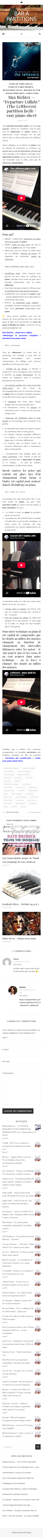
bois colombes (9, 771)
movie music (8, 787)
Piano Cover (32, 93)
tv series (14, 807)
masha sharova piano (11, 784)
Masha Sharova (12, 812)
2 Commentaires (34, 812)
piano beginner (17, 794)
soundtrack (32, 803)
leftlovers (17, 781)
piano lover (20, 800)
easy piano (18, 778)
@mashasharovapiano (11, 768)
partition (21, 791)
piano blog (29, 794)
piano (6, 794)
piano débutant (21, 797)
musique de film (9, 791)
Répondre (17, 965)
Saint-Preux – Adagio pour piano (19, 938)
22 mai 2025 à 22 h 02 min (21, 962)
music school (20, 787)
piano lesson (8, 800)
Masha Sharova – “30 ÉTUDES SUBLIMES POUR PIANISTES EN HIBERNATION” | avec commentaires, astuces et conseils (20, 1467)
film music (29, 778)
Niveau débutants (15, 93)
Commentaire (7, 1073)
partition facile (33, 791)
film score (7, 781)
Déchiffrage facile (12, 90)
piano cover (8, 797)
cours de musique (24, 771)
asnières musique (29, 768)
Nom (5, 1037)
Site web (6, 1061)
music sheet (33, 787)
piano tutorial (20, 803)
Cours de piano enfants (20, 87)
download (7, 778)
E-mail (5, 1049)
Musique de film (32, 90)
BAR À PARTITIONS (22, 16)
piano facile (34, 797)
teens (6, 807)
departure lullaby (24, 775)
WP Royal (27, 1532)
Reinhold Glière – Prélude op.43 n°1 (20, 904)
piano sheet (8, 803)
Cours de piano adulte (21, 84)
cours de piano (9, 775)
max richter (26, 784)
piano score (32, 800)
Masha (22, 987)
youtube (23, 807)
